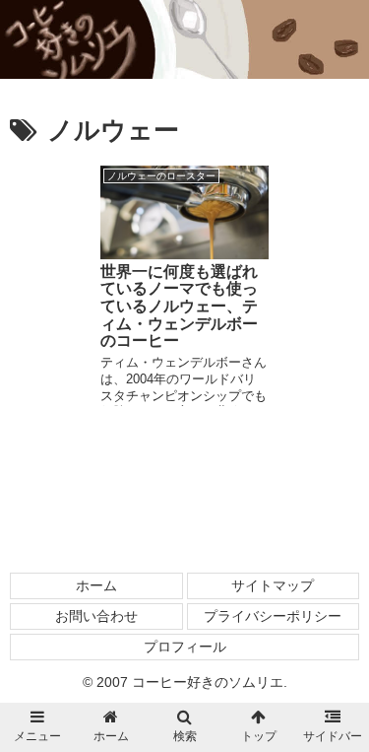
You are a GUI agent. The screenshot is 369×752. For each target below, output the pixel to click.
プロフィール (185, 646)
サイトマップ (272, 585)
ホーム (96, 585)
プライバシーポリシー (272, 616)
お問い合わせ (96, 616)
